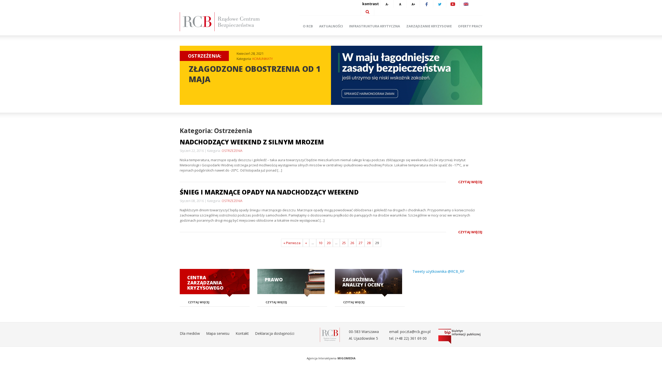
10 (320, 243)
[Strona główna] (227, 21)
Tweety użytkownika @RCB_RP (438, 271)
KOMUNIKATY (262, 58)
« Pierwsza (291, 243)
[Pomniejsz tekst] (387, 4)
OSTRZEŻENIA (232, 151)
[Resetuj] (400, 4)
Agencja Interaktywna (321, 358)
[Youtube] (453, 4)
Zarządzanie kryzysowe (429, 26)
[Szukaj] (367, 12)
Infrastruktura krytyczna (374, 26)
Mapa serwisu (217, 333)
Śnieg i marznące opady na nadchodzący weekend (269, 192)
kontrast (370, 3)
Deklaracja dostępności (274, 333)
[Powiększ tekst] (413, 4)
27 (360, 243)
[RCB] (330, 334)
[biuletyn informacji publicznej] (460, 336)
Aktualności (331, 26)
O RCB (308, 26)
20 (328, 243)
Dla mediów (190, 333)
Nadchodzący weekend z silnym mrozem (252, 142)
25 (344, 243)
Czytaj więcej (470, 182)
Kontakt (242, 333)
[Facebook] (426, 4)
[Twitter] (439, 4)
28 (369, 243)
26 (352, 243)
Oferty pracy (470, 26)
